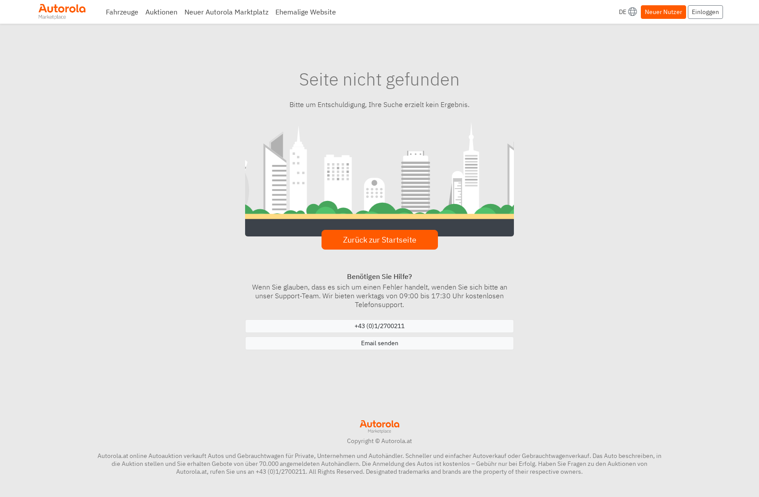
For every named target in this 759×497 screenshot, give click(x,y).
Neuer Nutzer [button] (663, 12)
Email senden (379, 343)
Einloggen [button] (705, 12)
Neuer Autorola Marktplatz (226, 11)
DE (622, 12)
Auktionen (161, 11)
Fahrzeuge (122, 11)
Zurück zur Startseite (379, 240)
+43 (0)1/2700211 (379, 326)
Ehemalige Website (305, 11)
